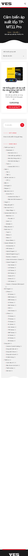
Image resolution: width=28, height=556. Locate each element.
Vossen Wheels (8, 243)
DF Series (10, 294)
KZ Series (10, 335)
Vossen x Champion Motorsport (15, 284)
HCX (9, 308)
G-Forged (7, 185)
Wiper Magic (9, 210)
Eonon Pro (9, 194)
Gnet (7, 221)
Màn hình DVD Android (14, 199)
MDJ (5, 183)
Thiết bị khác (9, 368)
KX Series (11, 338)
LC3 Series (11, 267)
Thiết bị (6, 360)
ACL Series (11, 327)
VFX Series (11, 281)
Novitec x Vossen (11, 256)
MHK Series (11, 297)
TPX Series (11, 330)
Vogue (6, 202)
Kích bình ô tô (12, 153)
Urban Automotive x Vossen (14, 259)
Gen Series (11, 265)
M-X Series (11, 273)
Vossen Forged (10, 262)
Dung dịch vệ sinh (11, 354)
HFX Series (9, 248)
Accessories (9, 246)
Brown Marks (9, 240)
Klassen (6, 188)
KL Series (10, 324)
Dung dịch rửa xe (11, 351)
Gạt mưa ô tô (8, 207)
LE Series (10, 302)
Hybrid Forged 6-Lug (12, 254)
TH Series (11, 316)
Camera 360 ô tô (13, 166)
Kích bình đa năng (13, 161)
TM (7, 172)
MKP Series (11, 332)
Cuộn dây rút (10, 362)
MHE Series (11, 299)
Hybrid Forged (10, 251)
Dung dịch (7, 343)
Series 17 (10, 276)
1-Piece (8, 313)
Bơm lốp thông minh (13, 158)
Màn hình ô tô (8, 191)
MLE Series (11, 305)
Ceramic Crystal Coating (13, 346)
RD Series (11, 340)
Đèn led (8, 370)
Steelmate (9, 150)
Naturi (8, 237)
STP (7, 180)
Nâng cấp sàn (8, 226)
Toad (7, 232)
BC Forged (7, 289)
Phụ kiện (10, 218)
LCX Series (11, 270)
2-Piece (8, 291)
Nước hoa (7, 229)
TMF (7, 174)
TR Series (10, 319)
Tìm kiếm (22, 125)
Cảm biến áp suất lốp (14, 155)
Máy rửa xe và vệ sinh (12, 365)
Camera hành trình (9, 213)
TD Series (11, 321)
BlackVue (8, 215)
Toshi (7, 164)
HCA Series (11, 310)
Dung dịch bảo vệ (11, 349)
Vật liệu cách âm (8, 177)
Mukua (8, 235)
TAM (5, 169)
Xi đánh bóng (10, 357)
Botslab (8, 224)
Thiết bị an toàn (8, 147)
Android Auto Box (13, 196)
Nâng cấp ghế (8, 205)
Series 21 (10, 278)
